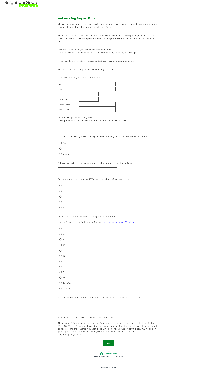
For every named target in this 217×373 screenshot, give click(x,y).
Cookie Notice (111, 367)
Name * (61, 84)
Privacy (103, 367)
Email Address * (64, 104)
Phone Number (64, 109)
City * (60, 94)
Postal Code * (64, 99)
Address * (62, 89)
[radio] (59, 143)
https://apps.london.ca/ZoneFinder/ (119, 222)
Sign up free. (120, 356)
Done (108, 343)
